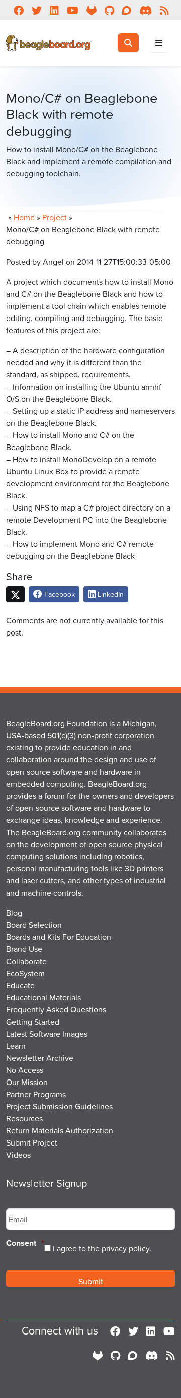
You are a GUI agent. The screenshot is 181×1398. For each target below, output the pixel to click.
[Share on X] (15, 594)
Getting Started (32, 1021)
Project (54, 217)
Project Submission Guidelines (59, 1106)
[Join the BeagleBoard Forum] (132, 1356)
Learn (16, 1045)
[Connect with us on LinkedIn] (150, 1331)
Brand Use (24, 949)
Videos (18, 1154)
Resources (24, 1118)
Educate (20, 985)
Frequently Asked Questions (56, 1009)
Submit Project (31, 1142)
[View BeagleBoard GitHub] (115, 1356)
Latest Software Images (46, 1033)
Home (24, 217)
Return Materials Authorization (59, 1130)
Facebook (58, 594)
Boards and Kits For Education (58, 936)
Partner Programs (36, 1094)
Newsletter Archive (39, 1057)
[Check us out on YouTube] (169, 1331)
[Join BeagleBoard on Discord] (151, 1356)
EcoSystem (25, 973)
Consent (25, 1243)
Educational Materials (43, 997)
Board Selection (34, 924)
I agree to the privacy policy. (102, 1248)
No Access (24, 1069)
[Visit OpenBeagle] (98, 1356)
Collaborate (26, 961)
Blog (14, 912)
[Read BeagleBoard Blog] (170, 1356)
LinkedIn (110, 594)
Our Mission (27, 1082)
